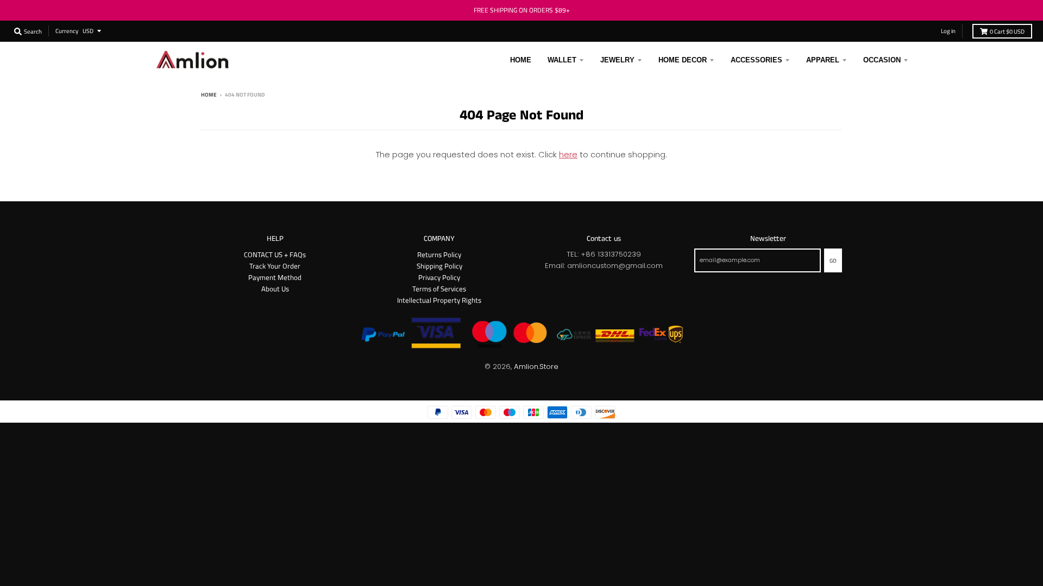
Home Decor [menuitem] (682, 60)
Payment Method (274, 277)
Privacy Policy (439, 277)
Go (833, 260)
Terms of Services (439, 288)
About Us (275, 288)
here (568, 154)
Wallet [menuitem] (562, 60)
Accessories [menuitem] (756, 60)
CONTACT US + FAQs (275, 254)
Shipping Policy (439, 265)
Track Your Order (274, 265)
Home (209, 94)
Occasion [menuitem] (882, 60)
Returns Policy (439, 254)
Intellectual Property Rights (439, 300)
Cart (1007, 31)
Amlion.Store (536, 366)
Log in (948, 30)
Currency (66, 30)
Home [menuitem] (520, 60)
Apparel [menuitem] (822, 60)
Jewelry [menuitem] (617, 60)
